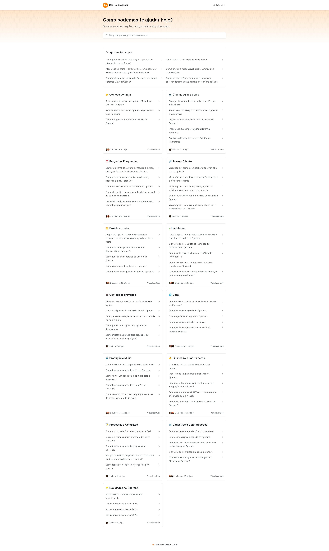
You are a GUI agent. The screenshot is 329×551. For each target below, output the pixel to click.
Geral (176, 295)
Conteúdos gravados (122, 295)
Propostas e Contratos (123, 425)
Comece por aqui (120, 94)
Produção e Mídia (120, 358)
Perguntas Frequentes (123, 161)
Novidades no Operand (123, 488)
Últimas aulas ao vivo (186, 94)
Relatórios (179, 228)
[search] (165, 35)
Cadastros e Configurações (190, 425)
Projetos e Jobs (119, 228)
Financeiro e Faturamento (189, 358)
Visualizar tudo (153, 149)
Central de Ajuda (118, 5)
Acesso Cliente (182, 161)
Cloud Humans (170, 544)
